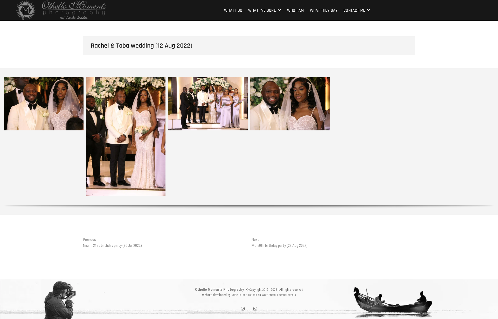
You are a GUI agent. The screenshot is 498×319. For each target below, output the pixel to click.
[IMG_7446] (290, 103)
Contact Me (354, 10)
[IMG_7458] (372, 89)
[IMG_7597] (290, 136)
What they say (324, 10)
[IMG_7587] (44, 136)
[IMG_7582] (454, 132)
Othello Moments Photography (219, 289)
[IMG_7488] (454, 97)
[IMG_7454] (454, 80)
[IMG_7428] (126, 136)
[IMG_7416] (44, 103)
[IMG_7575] (372, 132)
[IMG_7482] (372, 97)
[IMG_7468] (454, 89)
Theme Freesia (286, 295)
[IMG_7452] (372, 80)
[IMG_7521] (372, 114)
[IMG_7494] (372, 106)
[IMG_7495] (454, 106)
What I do (233, 10)
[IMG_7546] (372, 123)
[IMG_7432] (208, 103)
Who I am (295, 10)
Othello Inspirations (244, 295)
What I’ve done (262, 10)
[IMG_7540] (454, 114)
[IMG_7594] (208, 136)
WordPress (269, 295)
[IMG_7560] (454, 123)
